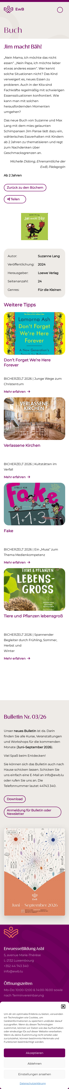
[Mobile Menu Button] (60, 10)
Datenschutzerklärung (33, 1083)
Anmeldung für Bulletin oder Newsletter (29, 811)
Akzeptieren (34, 1053)
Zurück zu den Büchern (25, 187)
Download (15, 799)
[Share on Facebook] (23, 199)
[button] (63, 1006)
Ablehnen (35, 1063)
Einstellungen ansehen (34, 1074)
